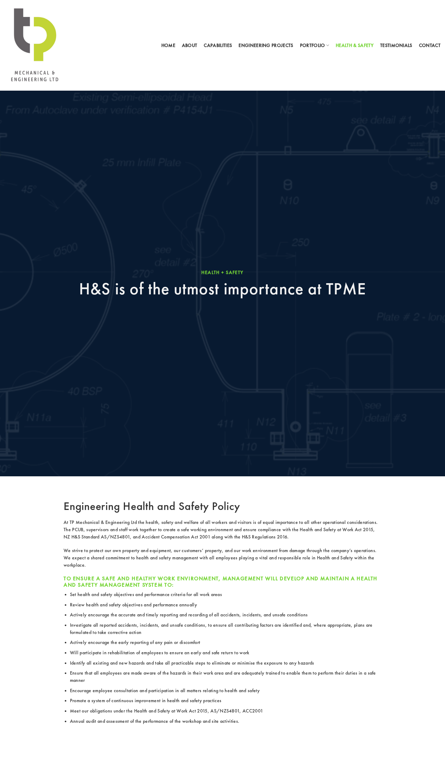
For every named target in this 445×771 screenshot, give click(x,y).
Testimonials (396, 45)
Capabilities (218, 45)
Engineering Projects (266, 45)
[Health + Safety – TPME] (35, 45)
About (189, 45)
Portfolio (312, 45)
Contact (429, 45)
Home (168, 45)
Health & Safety (355, 45)
